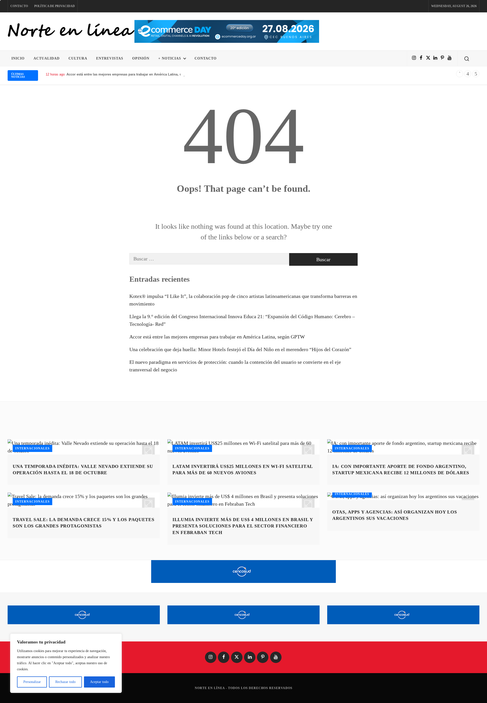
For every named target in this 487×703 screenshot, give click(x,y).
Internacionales (32, 448)
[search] (467, 58)
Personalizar (32, 682)
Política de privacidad (54, 6)
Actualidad (46, 58)
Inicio (18, 58)
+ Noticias (169, 58)
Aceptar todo (99, 682)
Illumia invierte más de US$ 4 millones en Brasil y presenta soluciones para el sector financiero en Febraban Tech (242, 526)
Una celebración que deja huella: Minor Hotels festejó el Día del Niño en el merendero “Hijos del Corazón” (240, 349)
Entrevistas (109, 58)
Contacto (19, 6)
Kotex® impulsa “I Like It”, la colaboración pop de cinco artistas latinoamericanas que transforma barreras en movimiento (243, 300)
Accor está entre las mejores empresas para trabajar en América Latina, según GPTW (133, 74)
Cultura (77, 58)
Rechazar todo (65, 682)
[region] (66, 663)
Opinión (140, 58)
